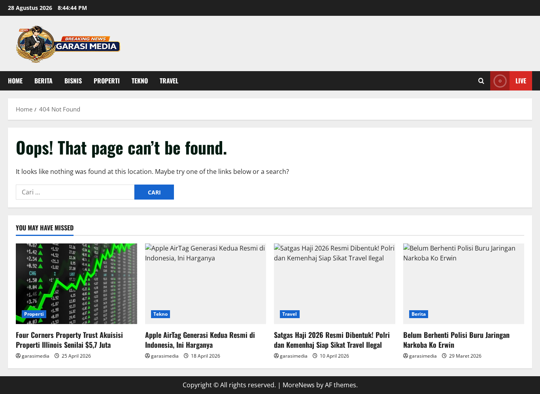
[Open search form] (481, 81)
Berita (43, 80)
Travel (169, 80)
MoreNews (299, 385)
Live (520, 80)
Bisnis (73, 80)
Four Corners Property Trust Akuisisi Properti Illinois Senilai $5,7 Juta (69, 340)
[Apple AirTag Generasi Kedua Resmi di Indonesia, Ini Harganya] (205, 283)
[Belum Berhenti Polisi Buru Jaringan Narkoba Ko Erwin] (464, 283)
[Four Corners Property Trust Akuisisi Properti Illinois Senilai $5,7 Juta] (76, 283)
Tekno (140, 80)
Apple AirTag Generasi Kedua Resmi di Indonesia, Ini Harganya (200, 340)
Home (15, 80)
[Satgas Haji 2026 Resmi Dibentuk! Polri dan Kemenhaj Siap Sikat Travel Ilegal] (334, 283)
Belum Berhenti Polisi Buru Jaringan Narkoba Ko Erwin (456, 340)
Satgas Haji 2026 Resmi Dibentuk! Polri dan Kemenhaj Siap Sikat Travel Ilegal (332, 340)
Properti (107, 80)
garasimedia (35, 356)
